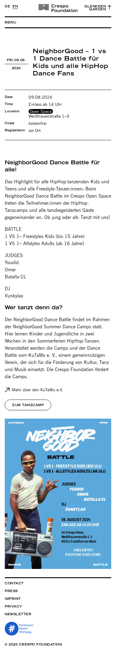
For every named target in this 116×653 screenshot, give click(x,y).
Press (11, 590)
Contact (14, 583)
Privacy (13, 606)
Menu (10, 22)
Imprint (13, 598)
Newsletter (18, 614)
